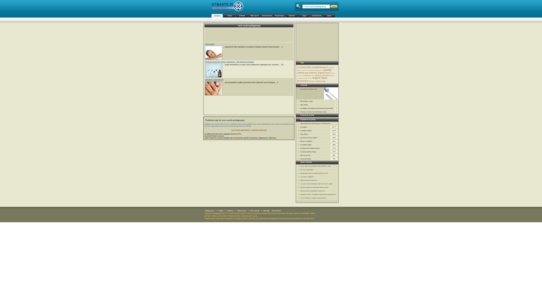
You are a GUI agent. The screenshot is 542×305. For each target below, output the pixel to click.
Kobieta (242, 16)
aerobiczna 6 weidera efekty (318, 148)
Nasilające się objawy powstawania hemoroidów (318, 108)
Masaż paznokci (323, 75)
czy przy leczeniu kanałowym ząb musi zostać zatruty (316, 184)
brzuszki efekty (317, 159)
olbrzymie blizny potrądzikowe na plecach (312, 191)
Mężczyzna (255, 16)
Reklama (230, 211)
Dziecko (292, 16)
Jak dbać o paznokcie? (214, 80)
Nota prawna (276, 211)
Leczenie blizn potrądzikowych (312, 67)
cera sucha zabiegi (244, 124)
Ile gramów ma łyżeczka (308, 89)
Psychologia (279, 16)
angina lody (320, 81)
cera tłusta (247, 126)
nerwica (312, 81)
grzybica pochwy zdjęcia (318, 138)
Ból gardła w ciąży (318, 101)
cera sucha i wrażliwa (228, 124)
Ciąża (304, 16)
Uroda (230, 16)
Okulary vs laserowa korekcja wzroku (318, 112)
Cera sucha (209, 44)
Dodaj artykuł (209, 211)
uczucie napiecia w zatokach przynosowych (313, 198)
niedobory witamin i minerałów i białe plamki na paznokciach (318, 194)
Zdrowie (217, 16)
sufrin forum (308, 78)
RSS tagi (266, 211)
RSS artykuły (254, 211)
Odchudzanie (267, 16)
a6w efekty (318, 134)
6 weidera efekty (318, 130)
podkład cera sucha (212, 124)
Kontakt (220, 211)
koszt (327, 73)
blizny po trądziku (318, 141)
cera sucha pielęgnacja (261, 124)
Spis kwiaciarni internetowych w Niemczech (315, 123)
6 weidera (318, 127)
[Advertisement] (261, 19)
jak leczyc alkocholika (306, 169)
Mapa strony (241, 211)
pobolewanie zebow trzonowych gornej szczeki (314, 173)
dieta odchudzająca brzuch (317, 70)
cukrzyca (307, 75)
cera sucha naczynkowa (280, 124)
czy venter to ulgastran (307, 176)
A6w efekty (318, 105)
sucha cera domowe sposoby (231, 126)
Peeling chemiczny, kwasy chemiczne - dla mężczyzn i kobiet (229, 62)
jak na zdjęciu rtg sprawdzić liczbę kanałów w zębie (315, 166)
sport (329, 16)
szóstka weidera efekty (318, 152)
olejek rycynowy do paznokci (308, 180)
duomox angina (316, 73)
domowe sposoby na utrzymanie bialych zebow (314, 187)
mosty (313, 75)
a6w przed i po (317, 155)
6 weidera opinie (318, 145)
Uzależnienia (316, 16)
